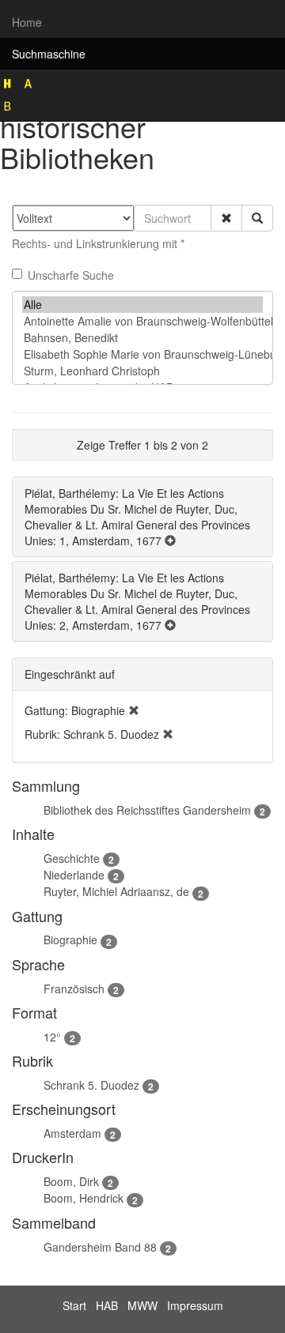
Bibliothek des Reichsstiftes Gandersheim (147, 810)
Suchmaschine (49, 54)
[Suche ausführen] (257, 218)
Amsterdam (72, 1133)
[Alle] (142, 304)
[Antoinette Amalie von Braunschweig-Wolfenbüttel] (142, 321)
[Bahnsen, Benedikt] (142, 337)
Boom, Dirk (71, 1181)
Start (74, 1305)
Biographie (70, 939)
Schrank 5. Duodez (91, 1085)
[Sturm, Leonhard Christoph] (142, 371)
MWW (142, 1305)
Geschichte (72, 858)
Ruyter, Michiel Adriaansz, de (116, 891)
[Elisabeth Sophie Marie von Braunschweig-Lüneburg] (142, 354)
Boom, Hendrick (84, 1198)
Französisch (74, 988)
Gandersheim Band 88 (100, 1247)
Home (27, 22)
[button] (226, 218)
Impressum (195, 1305)
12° (52, 1037)
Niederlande (74, 875)
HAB (107, 1305)
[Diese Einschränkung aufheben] (133, 710)
